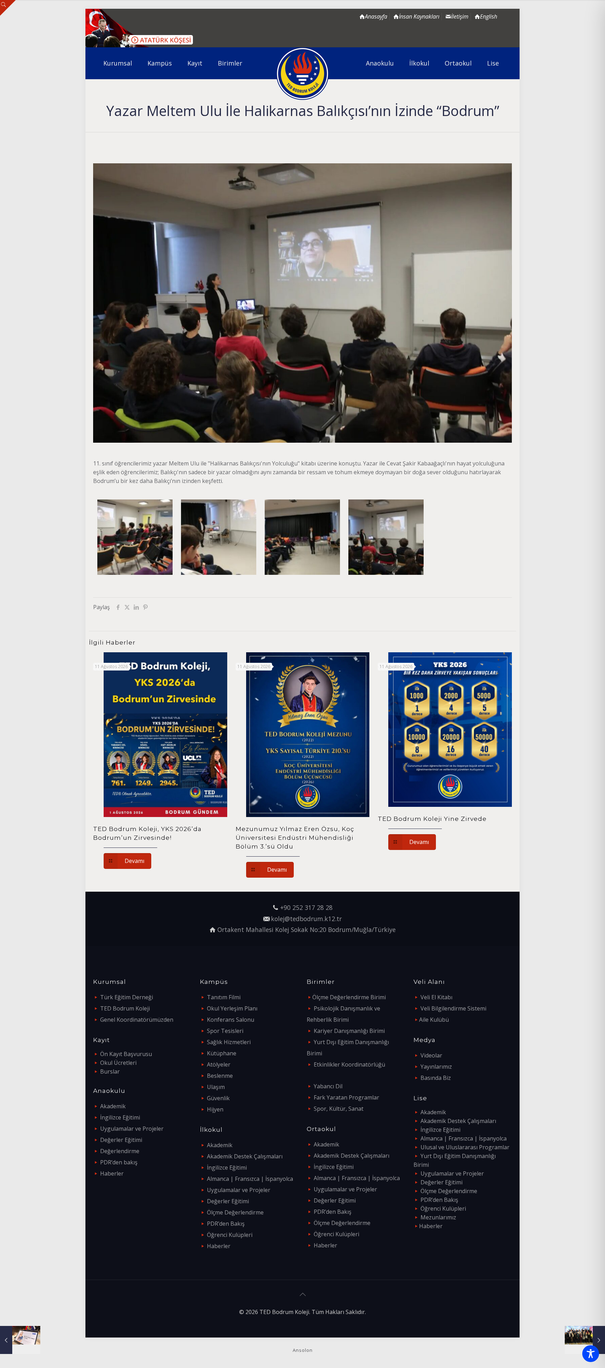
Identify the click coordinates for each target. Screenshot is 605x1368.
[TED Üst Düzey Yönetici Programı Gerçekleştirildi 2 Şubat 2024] (585, 1340)
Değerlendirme (119, 1151)
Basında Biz (435, 1078)
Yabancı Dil (328, 1086)
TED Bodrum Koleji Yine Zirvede (432, 818)
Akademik (113, 1106)
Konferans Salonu (230, 1019)
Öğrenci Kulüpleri (229, 1235)
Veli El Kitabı (436, 997)
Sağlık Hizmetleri (229, 1042)
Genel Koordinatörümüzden (136, 1019)
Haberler (112, 1173)
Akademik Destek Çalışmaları (245, 1156)
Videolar (431, 1055)
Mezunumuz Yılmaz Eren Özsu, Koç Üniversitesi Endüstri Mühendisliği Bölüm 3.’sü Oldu (295, 837)
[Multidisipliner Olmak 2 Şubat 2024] (20, 1340)
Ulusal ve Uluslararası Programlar (464, 1147)
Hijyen (215, 1109)
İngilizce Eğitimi (120, 1117)
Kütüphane (221, 1053)
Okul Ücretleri (118, 1063)
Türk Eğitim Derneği (126, 997)
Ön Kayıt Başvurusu (126, 1054)
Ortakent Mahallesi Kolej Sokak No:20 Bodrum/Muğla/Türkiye (306, 929)
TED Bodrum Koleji (125, 1008)
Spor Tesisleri (225, 1031)
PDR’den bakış (119, 1162)
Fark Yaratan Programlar (346, 1097)
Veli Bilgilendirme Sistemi (453, 1008)
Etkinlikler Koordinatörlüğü (349, 1064)
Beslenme (220, 1076)
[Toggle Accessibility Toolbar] (591, 1354)
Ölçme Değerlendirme (235, 1212)
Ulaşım (216, 1087)
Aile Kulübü (434, 1019)
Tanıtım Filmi (224, 997)
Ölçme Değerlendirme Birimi (349, 997)
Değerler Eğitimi (121, 1140)
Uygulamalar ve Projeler (132, 1128)
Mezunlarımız (438, 1217)
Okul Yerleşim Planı (232, 1008)
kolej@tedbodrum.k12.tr (306, 918)
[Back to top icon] (302, 1294)
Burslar (110, 1071)
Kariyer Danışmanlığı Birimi (349, 1031)
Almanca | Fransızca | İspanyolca (250, 1179)
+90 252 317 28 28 (306, 907)
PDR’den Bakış (226, 1223)
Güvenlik (218, 1098)
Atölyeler (218, 1064)
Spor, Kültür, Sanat (338, 1108)
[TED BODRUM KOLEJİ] (302, 73)
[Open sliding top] (8, 8)
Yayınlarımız (436, 1066)
